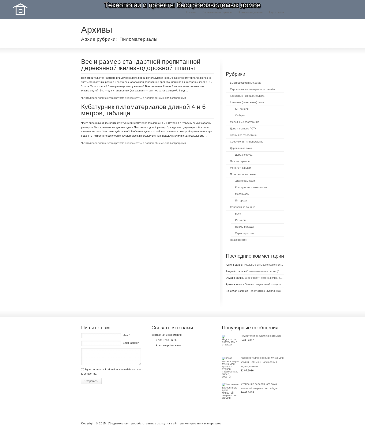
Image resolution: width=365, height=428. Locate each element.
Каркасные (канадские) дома (247, 95)
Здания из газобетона (243, 135)
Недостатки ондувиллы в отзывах (269, 290)
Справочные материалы (217, 12)
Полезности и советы (243, 174)
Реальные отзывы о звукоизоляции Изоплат (270, 264)
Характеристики (245, 233)
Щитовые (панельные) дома (247, 102)
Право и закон (238, 239)
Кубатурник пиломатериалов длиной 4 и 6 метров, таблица (143, 110)
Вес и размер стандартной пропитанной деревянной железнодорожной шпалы (140, 64)
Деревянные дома (241, 148)
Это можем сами (245, 180)
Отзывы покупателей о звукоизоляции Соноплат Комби (278, 284)
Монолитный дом (240, 167)
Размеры (240, 220)
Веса (238, 213)
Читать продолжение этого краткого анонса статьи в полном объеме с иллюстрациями (133, 97)
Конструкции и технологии (251, 187)
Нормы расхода (244, 226)
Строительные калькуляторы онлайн (252, 89)
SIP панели (242, 108)
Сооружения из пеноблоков (246, 141)
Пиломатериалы (240, 161)
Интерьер (241, 200)
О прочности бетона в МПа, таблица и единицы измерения (280, 277)
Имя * (126, 335)
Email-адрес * (131, 342)
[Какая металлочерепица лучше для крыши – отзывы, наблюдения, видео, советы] (230, 367)
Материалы (242, 194)
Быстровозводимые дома (245, 82)
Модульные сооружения (244, 122)
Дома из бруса (243, 154)
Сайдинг (240, 115)
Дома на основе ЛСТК (243, 128)
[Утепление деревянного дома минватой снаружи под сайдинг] (230, 391)
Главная (191, 12)
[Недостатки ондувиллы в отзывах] (230, 343)
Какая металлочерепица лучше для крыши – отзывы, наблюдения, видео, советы (262, 362)
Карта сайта (276, 12)
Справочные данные (242, 207)
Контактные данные (250, 12)
